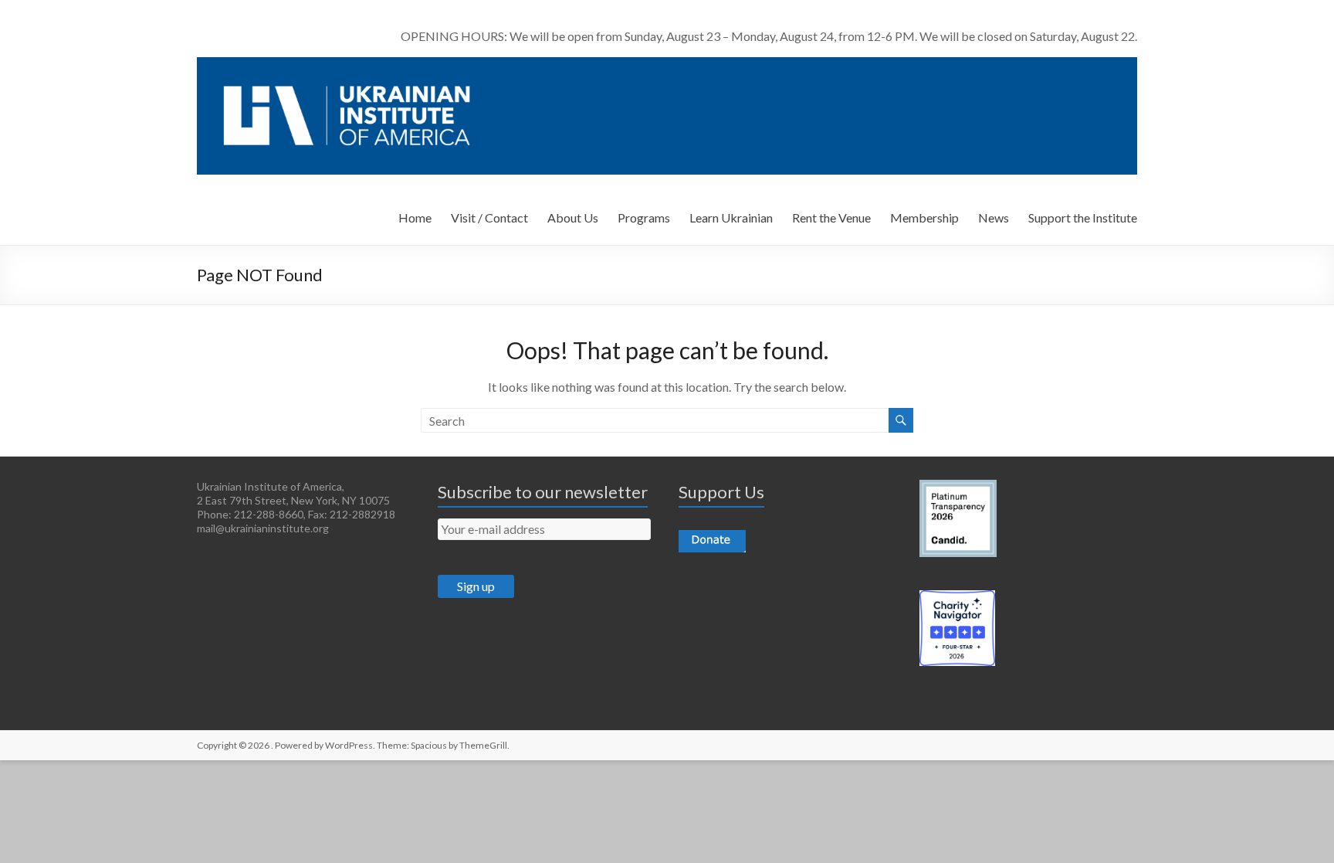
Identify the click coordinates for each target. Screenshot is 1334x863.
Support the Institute (1082, 217)
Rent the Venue (831, 217)
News (993, 217)
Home (415, 217)
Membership (924, 217)
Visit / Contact (489, 217)
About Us (572, 217)
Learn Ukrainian (731, 217)
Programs (644, 217)
